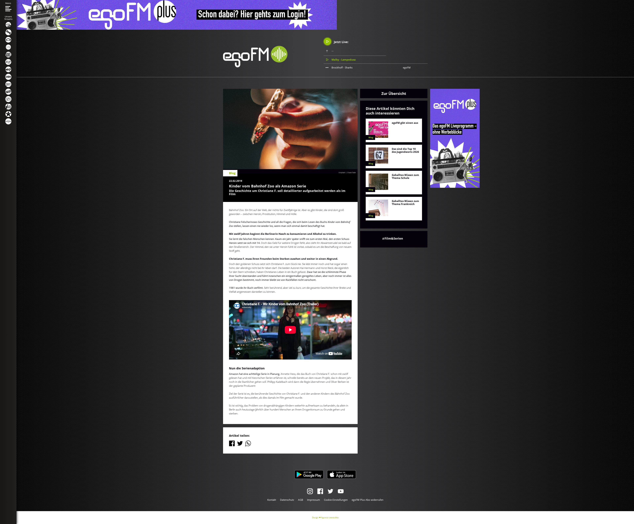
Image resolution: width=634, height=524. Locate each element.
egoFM (407, 67)
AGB (300, 499)
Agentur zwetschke (330, 517)
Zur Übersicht (393, 93)
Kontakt (271, 499)
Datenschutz (287, 499)
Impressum (313, 499)
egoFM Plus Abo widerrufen (367, 499)
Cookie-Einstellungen (336, 499)
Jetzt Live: (341, 42)
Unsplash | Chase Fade (347, 172)
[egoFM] (255, 66)
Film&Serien (394, 238)
